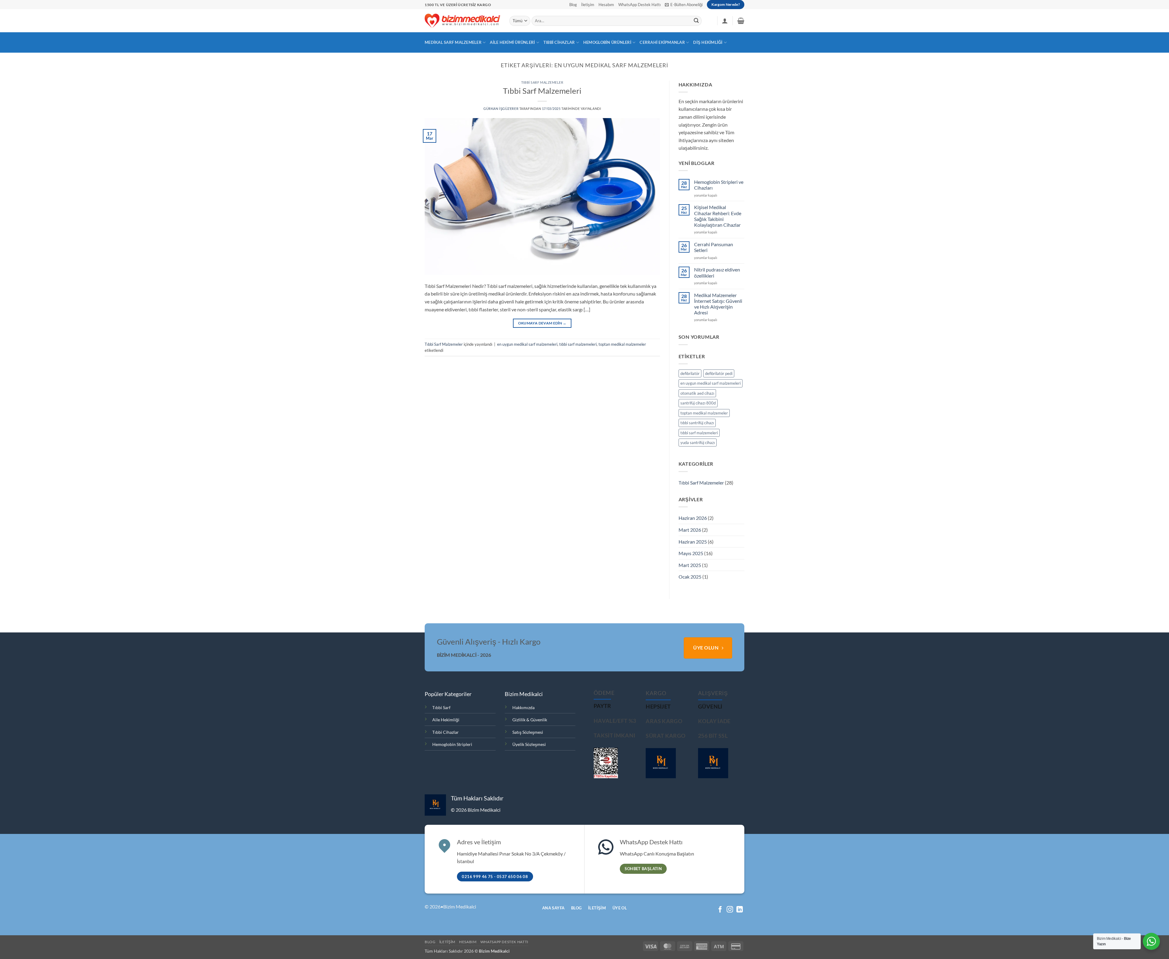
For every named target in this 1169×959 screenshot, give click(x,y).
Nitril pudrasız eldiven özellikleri (717, 272)
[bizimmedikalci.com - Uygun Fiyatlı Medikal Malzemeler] (462, 21)
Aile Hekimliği (445, 719)
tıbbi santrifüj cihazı (697, 422)
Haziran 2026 (693, 518)
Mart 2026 (690, 530)
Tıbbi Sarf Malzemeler (542, 82)
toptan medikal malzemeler (622, 344)
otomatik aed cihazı (697, 393)
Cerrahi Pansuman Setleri (713, 247)
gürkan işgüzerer (500, 108)
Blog (573, 4)
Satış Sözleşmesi (527, 732)
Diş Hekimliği (707, 42)
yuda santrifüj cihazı (697, 442)
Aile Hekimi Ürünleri (512, 42)
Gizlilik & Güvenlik (529, 719)
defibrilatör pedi (718, 373)
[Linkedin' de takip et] (739, 909)
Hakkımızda (523, 707)
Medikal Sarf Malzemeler (453, 42)
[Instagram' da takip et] (730, 909)
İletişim (587, 4)
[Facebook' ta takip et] (720, 909)
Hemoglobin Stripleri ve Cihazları (718, 185)
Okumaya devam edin (542, 323)
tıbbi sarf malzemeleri (578, 344)
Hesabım (606, 4)
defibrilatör (690, 373)
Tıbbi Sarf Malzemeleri (542, 90)
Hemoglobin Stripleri (452, 744)
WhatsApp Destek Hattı (639, 4)
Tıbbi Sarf (441, 707)
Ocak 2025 (690, 576)
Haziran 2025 (693, 541)
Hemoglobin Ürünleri (607, 42)
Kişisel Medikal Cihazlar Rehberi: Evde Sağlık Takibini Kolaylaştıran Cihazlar (717, 216)
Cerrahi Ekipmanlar (662, 42)
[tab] (602, 706)
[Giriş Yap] (725, 20)
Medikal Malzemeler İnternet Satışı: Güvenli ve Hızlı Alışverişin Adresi (718, 304)
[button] (684, 4)
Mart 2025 (690, 565)
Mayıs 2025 (691, 553)
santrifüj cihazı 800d (698, 403)
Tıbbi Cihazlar (559, 42)
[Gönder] (696, 21)
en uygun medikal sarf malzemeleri (527, 344)
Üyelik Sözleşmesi (529, 744)
